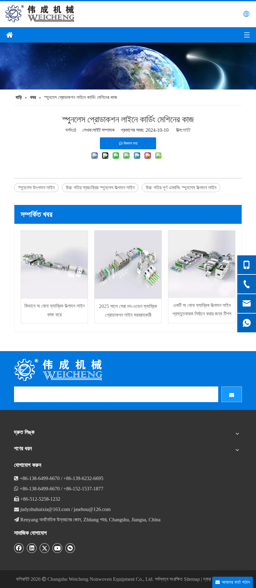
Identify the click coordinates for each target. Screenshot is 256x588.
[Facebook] (19, 548)
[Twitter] (45, 548)
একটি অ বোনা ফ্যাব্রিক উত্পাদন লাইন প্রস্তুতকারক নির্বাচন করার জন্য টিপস (201, 309)
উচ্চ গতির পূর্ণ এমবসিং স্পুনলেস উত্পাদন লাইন (181, 187)
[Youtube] (57, 548)
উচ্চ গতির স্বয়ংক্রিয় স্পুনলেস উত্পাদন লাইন (100, 187)
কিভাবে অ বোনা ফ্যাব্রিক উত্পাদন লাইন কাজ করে (54, 310)
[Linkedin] (32, 548)
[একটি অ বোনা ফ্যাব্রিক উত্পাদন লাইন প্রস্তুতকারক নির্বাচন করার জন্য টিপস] (201, 264)
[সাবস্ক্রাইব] (231, 394)
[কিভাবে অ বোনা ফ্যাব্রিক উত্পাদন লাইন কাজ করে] (54, 265)
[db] (59, 370)
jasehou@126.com (92, 509)
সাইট (186, 130)
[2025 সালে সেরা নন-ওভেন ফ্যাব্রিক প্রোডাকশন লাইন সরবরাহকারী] (128, 265)
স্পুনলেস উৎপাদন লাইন (36, 187)
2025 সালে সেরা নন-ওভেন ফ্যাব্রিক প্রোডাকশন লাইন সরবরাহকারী (128, 310)
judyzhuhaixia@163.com (45, 509)
